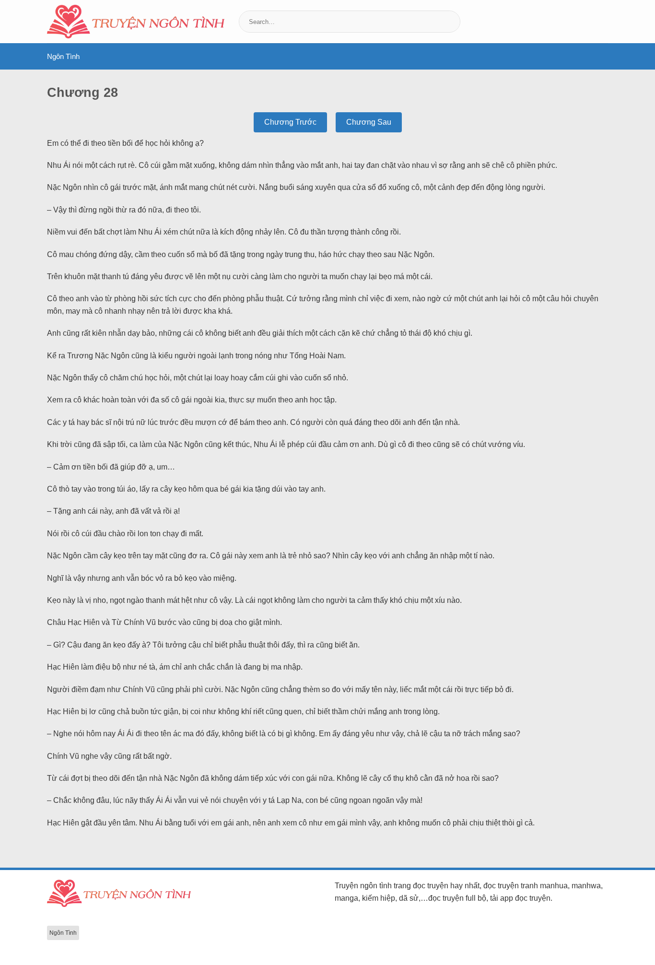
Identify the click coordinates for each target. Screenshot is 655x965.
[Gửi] (452, 21)
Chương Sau (368, 122)
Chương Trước (290, 122)
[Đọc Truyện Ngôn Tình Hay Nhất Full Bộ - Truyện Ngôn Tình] (135, 21)
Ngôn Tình (63, 56)
